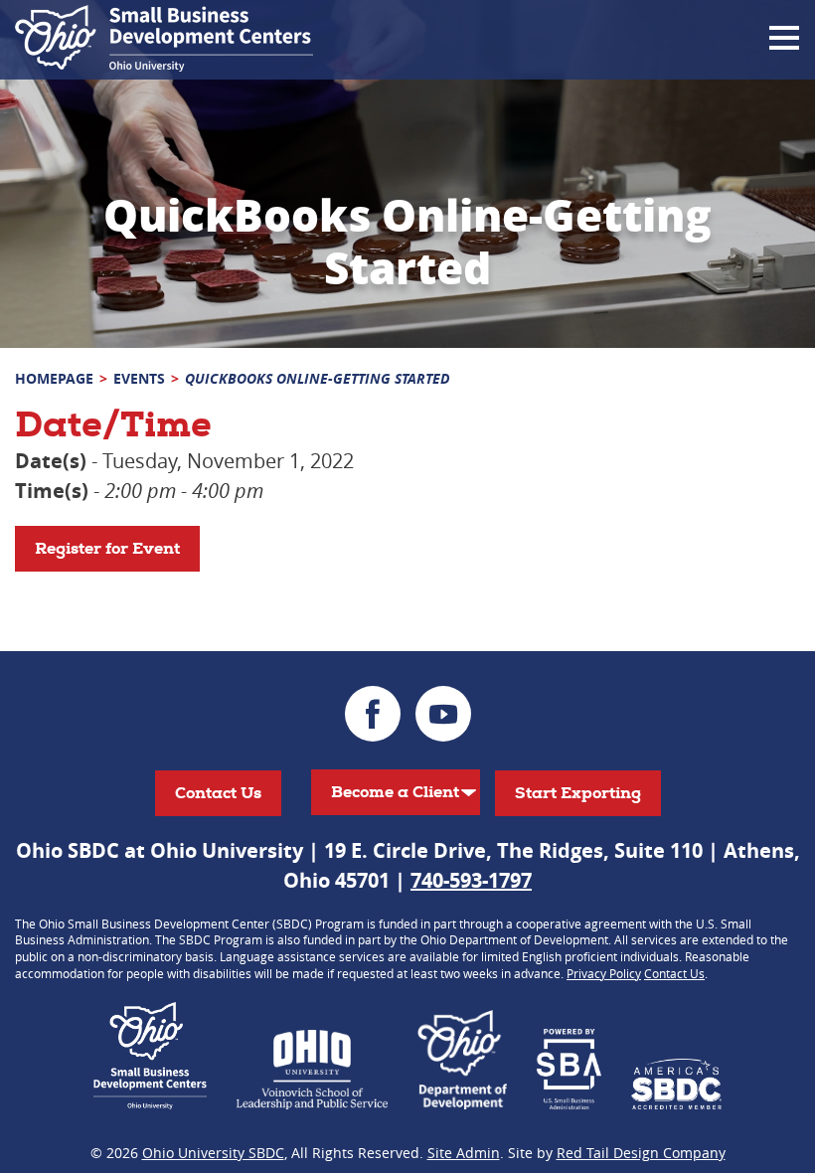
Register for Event (107, 548)
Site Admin (463, 1152)
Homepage (54, 378)
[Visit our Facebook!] (373, 714)
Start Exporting (578, 792)
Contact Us (218, 792)
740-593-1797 (471, 880)
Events (139, 378)
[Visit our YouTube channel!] (443, 714)
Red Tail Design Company (641, 1152)
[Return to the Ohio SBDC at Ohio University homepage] (164, 38)
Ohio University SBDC (213, 1152)
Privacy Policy (604, 973)
